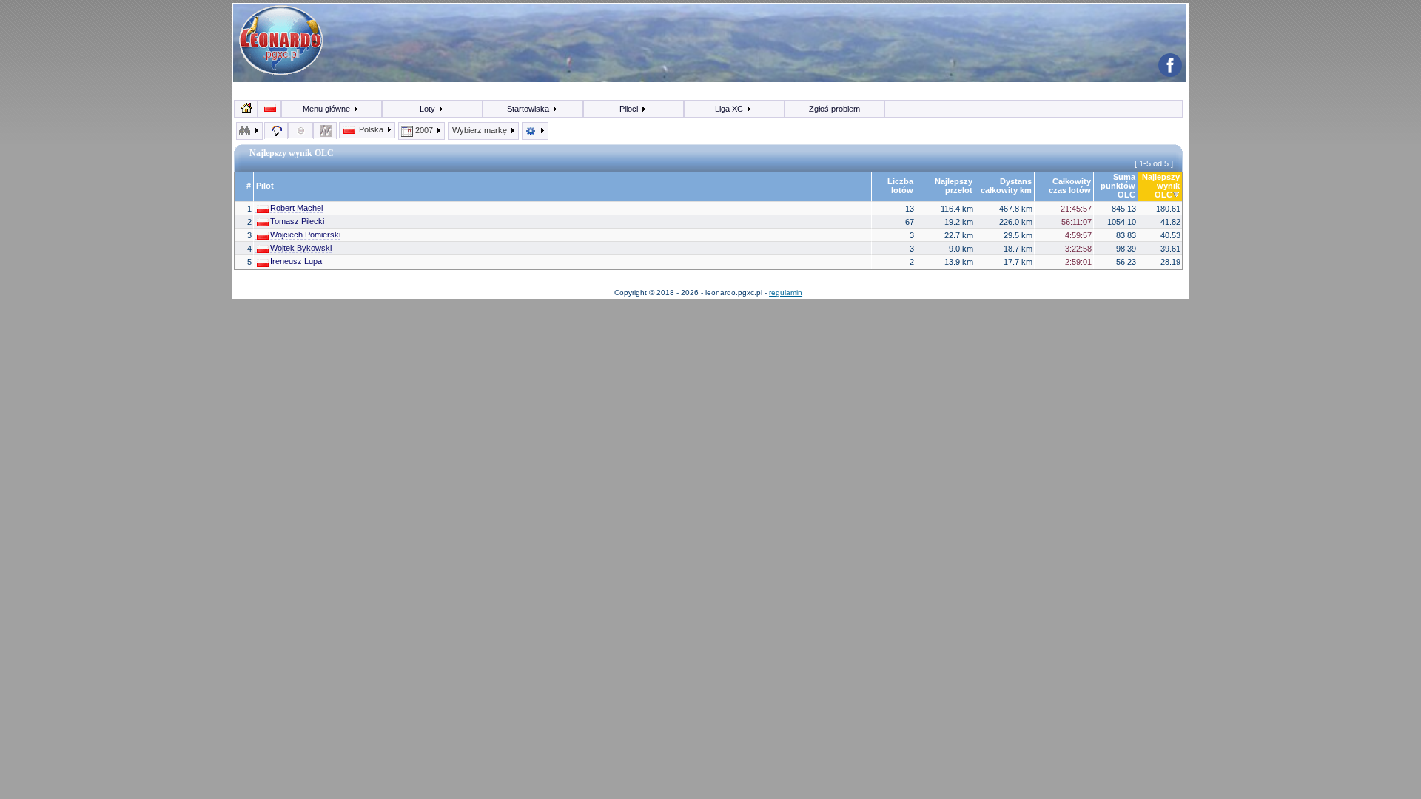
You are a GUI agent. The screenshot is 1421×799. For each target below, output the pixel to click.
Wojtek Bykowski (301, 247)
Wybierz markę (480, 130)
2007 (424, 130)
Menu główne (327, 108)
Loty (428, 108)
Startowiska (529, 108)
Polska (371, 129)
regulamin (785, 293)
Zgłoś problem (834, 108)
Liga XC (730, 108)
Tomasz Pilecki (297, 221)
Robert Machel (296, 207)
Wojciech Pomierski (305, 234)
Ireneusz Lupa (296, 261)
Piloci (629, 108)
